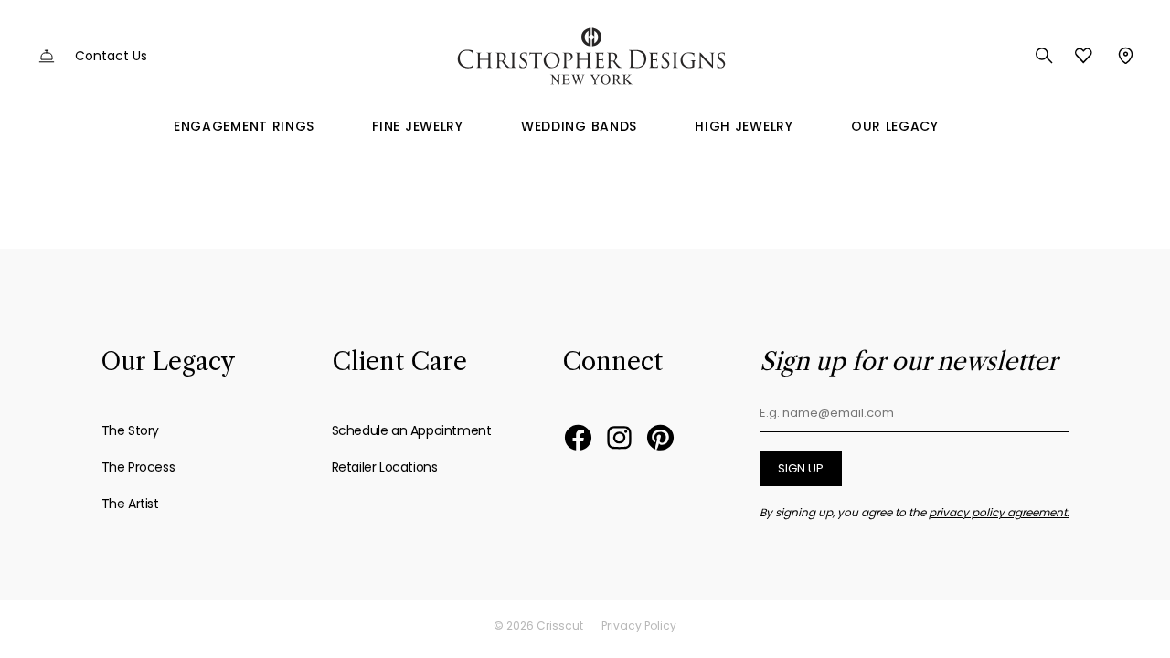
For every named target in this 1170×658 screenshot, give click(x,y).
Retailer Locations (385, 467)
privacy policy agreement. (999, 512)
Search (1044, 56)
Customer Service (47, 56)
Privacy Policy (638, 625)
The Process (138, 467)
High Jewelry (743, 126)
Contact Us (111, 56)
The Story (130, 430)
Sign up (801, 468)
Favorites (1083, 56)
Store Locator (1123, 56)
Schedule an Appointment (412, 430)
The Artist (130, 503)
